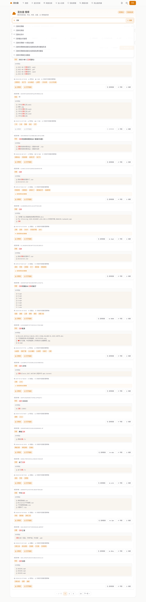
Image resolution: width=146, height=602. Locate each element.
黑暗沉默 (17, 447)
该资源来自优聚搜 (22, 194)
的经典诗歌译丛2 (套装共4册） (31, 139)
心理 (25, 314)
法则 (22, 561)
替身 (35, 314)
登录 (132, 3)
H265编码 (31, 351)
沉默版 (26, 267)
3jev (112, 520)
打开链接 (28, 87)
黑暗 (22, 432)
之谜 (22, 530)
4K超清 (17, 351)
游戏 (16, 267)
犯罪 (23, 581)
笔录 (22, 328)
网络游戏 (43, 267)
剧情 (30, 314)
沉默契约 (17, 82)
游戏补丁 (31, 190)
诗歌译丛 (17, 157)
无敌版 (31, 546)
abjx (112, 452)
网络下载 (23, 351)
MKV (40, 229)
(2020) (23, 401)
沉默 (16, 229)
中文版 (37, 546)
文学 (35, 124)
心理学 (38, 82)
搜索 (130, 20)
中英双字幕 (33, 229)
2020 (21, 417)
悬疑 (21, 314)
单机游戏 (24, 447)
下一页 (86, 593)
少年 (16, 124)
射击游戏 (24, 546)
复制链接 (111, 87)
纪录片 (45, 351)
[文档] (122, 3)
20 (81, 593)
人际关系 (44, 82)
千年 (22, 493)
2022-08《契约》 (27, 60)
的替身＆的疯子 (27, 286)
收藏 (129, 87)
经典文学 (31, 157)
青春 (25, 124)
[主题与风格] (126, 3)
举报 (121, 87)
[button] (126, 3)
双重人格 (41, 314)
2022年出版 (52, 82)
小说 (21, 124)
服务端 (37, 267)
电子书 (24, 82)
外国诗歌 (24, 157)
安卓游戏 (43, 546)
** (19, 97)
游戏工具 (28, 515)
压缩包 (31, 447)
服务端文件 (40, 190)
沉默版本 (24, 190)
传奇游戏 (17, 190)
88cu (112, 551)
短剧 (16, 314)
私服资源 (47, 190)
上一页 (60, 593)
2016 (22, 366)
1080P (26, 229)
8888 (112, 318)
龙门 (22, 462)
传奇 (21, 267)
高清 (21, 229)
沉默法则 (17, 581)
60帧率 (38, 351)
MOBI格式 (31, 82)
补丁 (31, 267)
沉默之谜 (17, 546)
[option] (73, 26)
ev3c (112, 483)
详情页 (19, 87)
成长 (30, 124)
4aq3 (112, 239)
